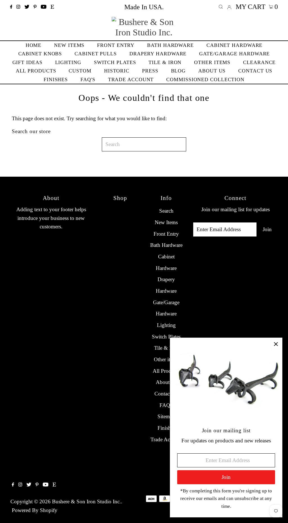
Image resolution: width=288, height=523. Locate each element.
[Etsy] (52, 7)
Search (166, 211)
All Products (166, 371)
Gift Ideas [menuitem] (27, 62)
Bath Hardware (166, 245)
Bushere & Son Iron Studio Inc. (86, 501)
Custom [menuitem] (80, 71)
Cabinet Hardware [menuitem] (234, 45)
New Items (166, 222)
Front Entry (166, 234)
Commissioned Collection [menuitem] (205, 79)
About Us (166, 382)
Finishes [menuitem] (56, 79)
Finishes (166, 428)
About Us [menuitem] (212, 71)
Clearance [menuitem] (259, 62)
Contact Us (166, 394)
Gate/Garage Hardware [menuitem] (234, 53)
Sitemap (166, 416)
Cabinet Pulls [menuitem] (96, 53)
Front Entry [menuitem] (115, 45)
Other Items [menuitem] (212, 62)
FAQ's (166, 405)
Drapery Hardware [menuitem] (157, 53)
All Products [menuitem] (36, 71)
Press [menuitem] (150, 71)
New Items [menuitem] (69, 45)
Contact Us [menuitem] (255, 71)
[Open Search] (220, 7)
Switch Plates (166, 337)
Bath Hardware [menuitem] (170, 45)
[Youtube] (43, 7)
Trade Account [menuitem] (131, 79)
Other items (166, 359)
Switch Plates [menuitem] (115, 62)
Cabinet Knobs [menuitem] (40, 53)
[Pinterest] (35, 7)
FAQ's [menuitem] (87, 79)
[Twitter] (27, 7)
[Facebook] (11, 7)
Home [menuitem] (34, 45)
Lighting (166, 325)
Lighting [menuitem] (68, 62)
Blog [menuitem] (178, 71)
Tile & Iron (166, 348)
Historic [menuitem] (116, 71)
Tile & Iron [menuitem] (164, 62)
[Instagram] (18, 7)
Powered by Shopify (34, 510)
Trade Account (166, 439)
